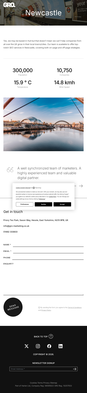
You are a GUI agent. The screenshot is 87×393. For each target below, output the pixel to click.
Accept (62, 204)
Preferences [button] (42, 199)
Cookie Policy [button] (52, 196)
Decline (43, 204)
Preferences (25, 204)
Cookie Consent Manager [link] (23, 188)
